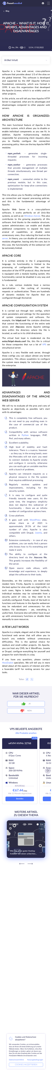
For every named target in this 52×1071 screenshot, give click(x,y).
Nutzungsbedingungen (35, 1060)
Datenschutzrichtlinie (16, 1060)
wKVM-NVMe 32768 (19, 743)
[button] (48, 771)
